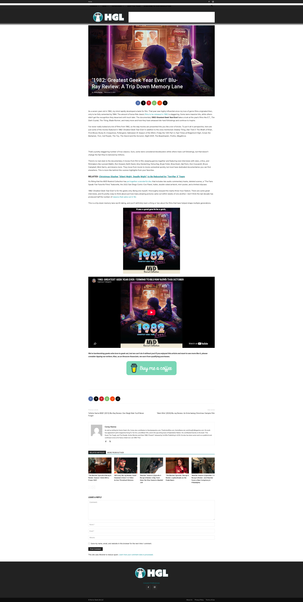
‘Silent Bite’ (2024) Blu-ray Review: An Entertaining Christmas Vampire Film (186, 413)
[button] (212, 6)
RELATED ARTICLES (97, 453)
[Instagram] (213, 1)
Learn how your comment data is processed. (136, 555)
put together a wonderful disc (139, 181)
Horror (93, 6)
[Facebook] (209, 1)
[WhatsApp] (154, 103)
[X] (143, 103)
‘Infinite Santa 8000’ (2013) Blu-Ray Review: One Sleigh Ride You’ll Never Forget (116, 414)
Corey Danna (98, 92)
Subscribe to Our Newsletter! (157, 6)
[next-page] (93, 487)
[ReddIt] (159, 103)
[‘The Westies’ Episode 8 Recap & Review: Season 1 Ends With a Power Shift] (99, 465)
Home (90, 1)
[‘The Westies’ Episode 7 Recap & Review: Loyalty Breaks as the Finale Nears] (177, 465)
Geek (104, 6)
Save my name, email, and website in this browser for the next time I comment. (121, 543)
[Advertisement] (172, 17)
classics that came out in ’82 (124, 197)
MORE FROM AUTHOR (115, 453)
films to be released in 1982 (156, 114)
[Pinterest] (148, 103)
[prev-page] (89, 487)
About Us (189, 600)
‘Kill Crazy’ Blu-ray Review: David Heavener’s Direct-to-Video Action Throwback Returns (125, 478)
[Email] (165, 103)
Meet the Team (133, 6)
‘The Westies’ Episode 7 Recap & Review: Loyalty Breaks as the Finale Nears (177, 478)
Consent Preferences (151, 583)
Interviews (117, 6)
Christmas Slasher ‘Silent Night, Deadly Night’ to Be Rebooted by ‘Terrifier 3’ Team (142, 176)
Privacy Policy (199, 600)
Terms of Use (210, 600)
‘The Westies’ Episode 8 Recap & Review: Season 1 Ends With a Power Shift (99, 478)
